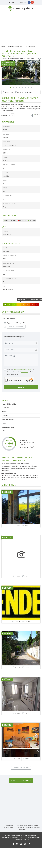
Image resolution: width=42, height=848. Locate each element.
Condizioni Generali (8, 837)
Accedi (12, 2)
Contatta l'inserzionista (21, 781)
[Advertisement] (21, 27)
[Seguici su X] (21, 844)
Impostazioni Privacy (22, 839)
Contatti (22, 829)
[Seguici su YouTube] (25, 844)
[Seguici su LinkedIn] (29, 844)
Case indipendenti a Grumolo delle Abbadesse (21, 46)
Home (3, 46)
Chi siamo (9, 825)
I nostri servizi (8, 827)
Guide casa (20, 827)
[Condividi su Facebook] (12, 115)
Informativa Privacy (22, 837)
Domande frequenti (33, 827)
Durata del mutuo (8, 427)
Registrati (23, 2)
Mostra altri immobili (21, 768)
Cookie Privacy (35, 837)
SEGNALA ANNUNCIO (16, 327)
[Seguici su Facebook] (13, 844)
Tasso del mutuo (7, 419)
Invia (22, 387)
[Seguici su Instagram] (17, 844)
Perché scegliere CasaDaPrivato (27, 825)
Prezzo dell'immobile (9, 404)
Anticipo (5, 412)
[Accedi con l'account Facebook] (29, 2)
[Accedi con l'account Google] (32, 2)
